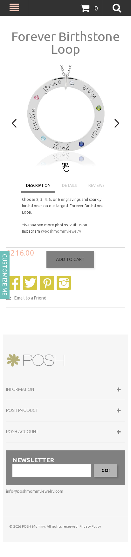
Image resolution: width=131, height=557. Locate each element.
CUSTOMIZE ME (5, 275)
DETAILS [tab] (69, 185)
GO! (105, 470)
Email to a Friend (30, 297)
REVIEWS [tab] (96, 185)
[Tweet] (31, 279)
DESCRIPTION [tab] (38, 185)
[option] (65, 119)
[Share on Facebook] (14, 279)
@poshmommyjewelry (61, 231)
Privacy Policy (90, 526)
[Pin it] (48, 279)
